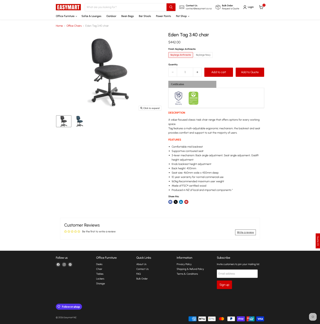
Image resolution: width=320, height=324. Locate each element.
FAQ (138, 273)
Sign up (224, 285)
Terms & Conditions (187, 273)
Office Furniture (65, 16)
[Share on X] (176, 202)
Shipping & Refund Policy (190, 269)
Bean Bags (127, 16)
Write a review (245, 232)
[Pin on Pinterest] (186, 202)
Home (59, 25)
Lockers (100, 278)
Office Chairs (74, 25)
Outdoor (111, 16)
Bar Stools (145, 16)
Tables (99, 273)
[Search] (171, 7)
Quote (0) (317, 241)
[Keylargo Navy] (204, 58)
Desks (99, 264)
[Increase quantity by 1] (197, 72)
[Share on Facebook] (170, 202)
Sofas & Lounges (91, 16)
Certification (177, 84)
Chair (99, 269)
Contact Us (142, 269)
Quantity (173, 64)
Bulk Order (142, 278)
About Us (141, 264)
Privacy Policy (184, 264)
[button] (249, 7)
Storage (100, 283)
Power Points (163, 16)
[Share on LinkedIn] (181, 202)
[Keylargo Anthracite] (181, 58)
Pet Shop (182, 16)
